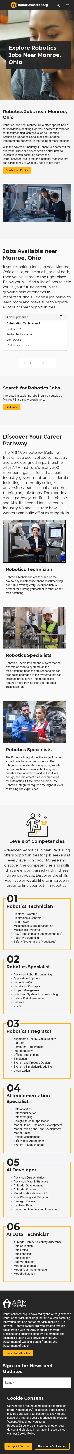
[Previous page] (43, 362)
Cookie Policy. (27, 1433)
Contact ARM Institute (18, 1353)
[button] (58, 5)
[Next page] (51, 362)
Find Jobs (12, 407)
